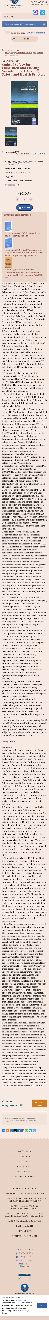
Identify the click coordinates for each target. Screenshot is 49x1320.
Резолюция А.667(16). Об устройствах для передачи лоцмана (23, 234)
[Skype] (30, 1130)
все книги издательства (17, 163)
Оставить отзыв (39, 1103)
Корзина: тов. (18, 32)
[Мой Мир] (11, 1130)
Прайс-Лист (24, 1151)
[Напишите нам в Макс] (35, 12)
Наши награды (24, 1226)
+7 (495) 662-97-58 (38, 2)
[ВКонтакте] (3, 1130)
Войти (27, 38)
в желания (24, 154)
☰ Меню (8, 15)
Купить (26, 207)
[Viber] (22, 1130)
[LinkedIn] (19, 1130)
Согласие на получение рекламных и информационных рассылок (24, 1199)
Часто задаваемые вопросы (24, 1221)
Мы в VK (25, 1266)
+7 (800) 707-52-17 (25, 1256)
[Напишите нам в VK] (42, 12)
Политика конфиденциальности (24, 1193)
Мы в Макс (25, 1264)
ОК (42, 1305)
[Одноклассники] (7, 1130)
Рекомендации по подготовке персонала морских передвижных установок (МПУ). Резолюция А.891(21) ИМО (24, 273)
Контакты (24, 1156)
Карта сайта (24, 1166)
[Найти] (44, 24)
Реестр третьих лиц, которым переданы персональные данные (24, 1214)
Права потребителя (24, 1188)
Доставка (24, 1161)
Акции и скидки (24, 1176)
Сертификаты (24, 1231)
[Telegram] (34, 1130)
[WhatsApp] (26, 1130)
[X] (15, 1130)
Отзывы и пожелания (24, 1236)
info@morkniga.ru (26, 1260)
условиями (21, 1300)
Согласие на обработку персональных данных (25, 1207)
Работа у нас (24, 1171)
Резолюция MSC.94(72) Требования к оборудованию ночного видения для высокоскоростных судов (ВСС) (23, 252)
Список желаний (37, 32)
